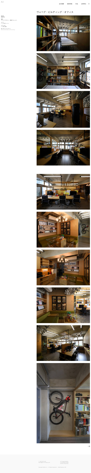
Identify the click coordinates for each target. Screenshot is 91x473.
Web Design (60, 467)
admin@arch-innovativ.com (44, 462)
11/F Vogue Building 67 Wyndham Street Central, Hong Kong (64, 462)
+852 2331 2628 (42, 461)
